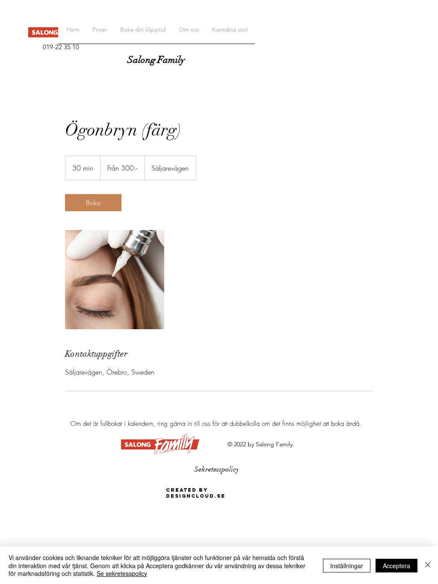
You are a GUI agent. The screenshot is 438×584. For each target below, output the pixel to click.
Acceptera (396, 565)
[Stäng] (428, 565)
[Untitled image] (114, 279)
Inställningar (346, 565)
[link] (93, 202)
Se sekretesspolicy (122, 573)
